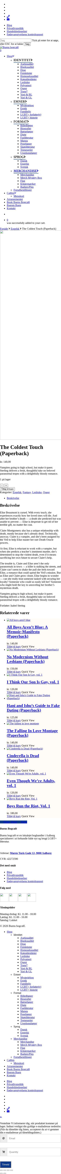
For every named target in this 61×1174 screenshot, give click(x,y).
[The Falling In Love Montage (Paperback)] (23, 723)
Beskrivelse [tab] (13, 498)
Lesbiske (37, 492)
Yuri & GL (26, 971)
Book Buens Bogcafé (18, 1069)
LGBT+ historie (29, 989)
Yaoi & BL (26, 968)
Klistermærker (28, 1051)
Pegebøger (26, 1014)
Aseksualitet (26, 937)
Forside (4, 228)
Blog (9, 872)
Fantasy (27, 492)
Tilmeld (5, 1164)
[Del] (8, 1170)
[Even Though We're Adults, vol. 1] (26, 773)
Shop (9, 931)
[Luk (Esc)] (11, 1170)
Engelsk (15, 228)
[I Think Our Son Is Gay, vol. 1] (24, 674)
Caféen (10, 1060)
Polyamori (25, 959)
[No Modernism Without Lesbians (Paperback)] (33, 649)
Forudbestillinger (23, 1057)
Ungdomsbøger (28, 1023)
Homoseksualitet (29, 950)
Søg (27, 44)
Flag (22, 1047)
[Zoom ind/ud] (1, 1170)
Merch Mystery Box (31, 1044)
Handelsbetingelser (17, 878)
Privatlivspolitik (15, 875)
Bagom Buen (14, 1072)
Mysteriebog (27, 977)
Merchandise (20, 1038)
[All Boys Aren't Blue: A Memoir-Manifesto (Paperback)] (18, 620)
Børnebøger (26, 1002)
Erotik (23, 980)
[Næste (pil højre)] (4, 1173)
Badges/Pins (27, 1054)
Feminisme (26, 947)
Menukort (19, 1063)
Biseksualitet (27, 940)
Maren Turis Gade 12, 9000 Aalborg (31, 853)
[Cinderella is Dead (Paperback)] (25, 748)
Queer (46, 492)
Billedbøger (26, 995)
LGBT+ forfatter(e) (30, 986)
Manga (24, 1011)
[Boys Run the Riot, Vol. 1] (22, 798)
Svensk (24, 1035)
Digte (23, 1005)
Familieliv (25, 983)
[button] (1, 1117)
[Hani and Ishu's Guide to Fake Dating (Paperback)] (34, 698)
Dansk (23, 1029)
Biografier (25, 999)
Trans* (24, 965)
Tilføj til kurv (7, 489)
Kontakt (11, 1075)
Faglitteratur (26, 1008)
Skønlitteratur (27, 1017)
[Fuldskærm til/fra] (4, 1170)
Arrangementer (15, 1066)
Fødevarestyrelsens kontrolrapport (25, 881)
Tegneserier (26, 1020)
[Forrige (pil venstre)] (1, 1173)
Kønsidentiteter (28, 953)
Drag (23, 943)
